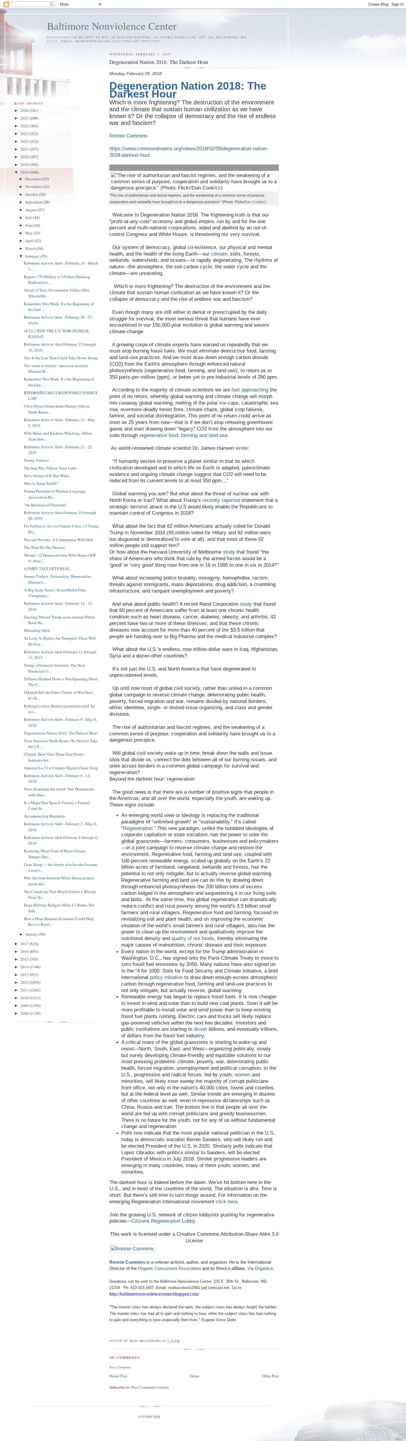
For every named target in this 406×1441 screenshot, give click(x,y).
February (32, 256)
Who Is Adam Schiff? (41, 483)
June (29, 225)
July (29, 217)
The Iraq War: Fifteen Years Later (50, 468)
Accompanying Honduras (44, 816)
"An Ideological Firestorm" (45, 505)
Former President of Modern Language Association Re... (55, 494)
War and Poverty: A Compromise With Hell (58, 539)
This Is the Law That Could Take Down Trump (61, 358)
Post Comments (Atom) (150, 1387)
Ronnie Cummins (127, 1262)
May (29, 233)
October (32, 194)
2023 (25, 133)
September (34, 202)
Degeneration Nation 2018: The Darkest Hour (60, 733)
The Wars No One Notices (44, 547)
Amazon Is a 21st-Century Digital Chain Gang (61, 767)
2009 (25, 1005)
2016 (25, 951)
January (32, 934)
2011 (25, 990)
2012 (25, 982)
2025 (25, 118)
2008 (25, 1013)
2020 (25, 156)
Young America (36, 460)
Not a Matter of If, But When (47, 475)
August (31, 209)
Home (194, 1376)
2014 (25, 966)
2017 (25, 943)
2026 (25, 110)
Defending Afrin (37, 630)
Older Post (270, 1376)
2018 (25, 172)
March (31, 248)
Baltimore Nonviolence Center (112, 26)
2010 (25, 997)
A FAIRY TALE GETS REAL (47, 568)
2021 (25, 149)
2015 (25, 959)
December (33, 178)
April (29, 240)
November (34, 186)
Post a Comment (119, 1367)
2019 (25, 164)
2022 (25, 141)
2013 (25, 974)
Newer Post (118, 1376)
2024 (25, 126)
